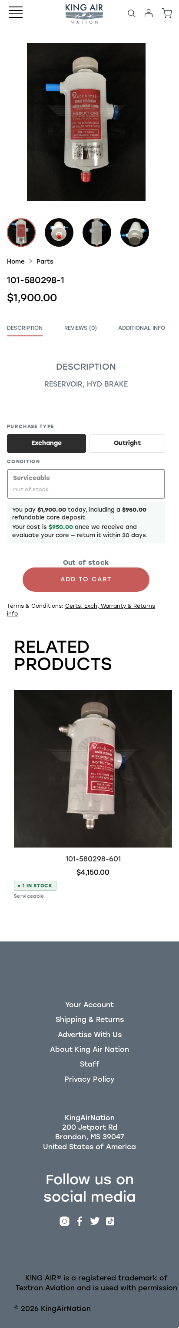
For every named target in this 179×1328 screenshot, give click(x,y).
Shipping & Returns (90, 1019)
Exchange (46, 443)
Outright (127, 443)
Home (16, 261)
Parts (44, 261)
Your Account (89, 1005)
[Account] (149, 13)
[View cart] (167, 13)
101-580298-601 (93, 859)
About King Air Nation (89, 1049)
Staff (89, 1064)
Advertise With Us (90, 1035)
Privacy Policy (89, 1079)
